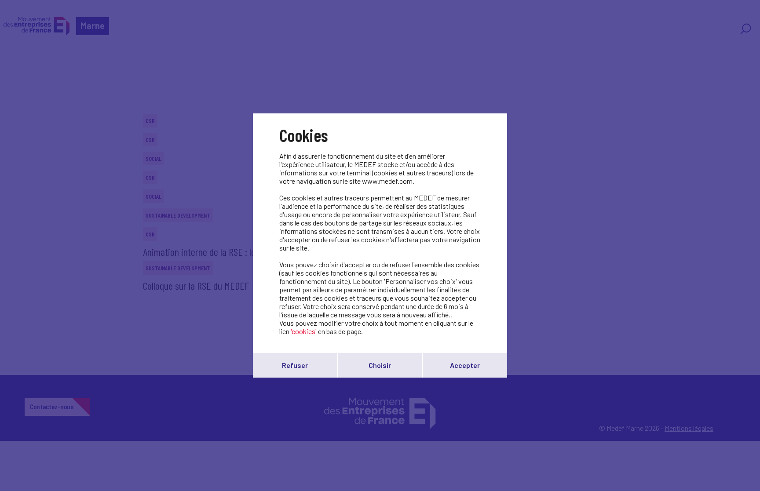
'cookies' (304, 331)
